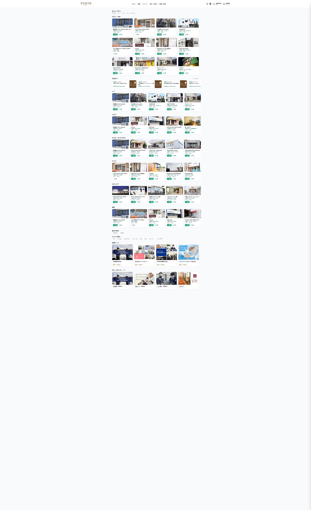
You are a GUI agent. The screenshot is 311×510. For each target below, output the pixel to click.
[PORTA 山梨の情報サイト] (86, 4)
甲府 (114, 239)
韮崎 (141, 239)
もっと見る (195, 78)
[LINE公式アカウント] (210, 4)
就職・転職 (162, 4)
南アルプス (151, 239)
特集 (139, 4)
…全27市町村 (159, 238)
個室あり (122, 233)
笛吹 (146, 239)
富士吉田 (120, 239)
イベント (145, 4)
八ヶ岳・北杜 (134, 239)
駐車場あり (115, 233)
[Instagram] (207, 4)
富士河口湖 (126, 239)
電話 (116, 34)
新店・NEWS (153, 4)
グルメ (133, 4)
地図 (121, 34)
